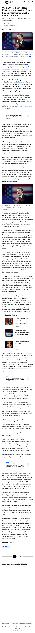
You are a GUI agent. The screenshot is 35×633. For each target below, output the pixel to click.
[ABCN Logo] (9, 2)
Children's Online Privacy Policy (12, 625)
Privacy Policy (15, 623)
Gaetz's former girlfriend (10, 389)
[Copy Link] (13, 29)
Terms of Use (19, 627)
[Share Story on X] (6, 29)
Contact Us (17, 628)
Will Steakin (7, 23)
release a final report (25, 106)
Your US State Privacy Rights (25, 623)
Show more (28, 56)
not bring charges (21, 163)
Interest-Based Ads (24, 625)
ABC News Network (6, 623)
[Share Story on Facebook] (3, 29)
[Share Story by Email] (10, 29)
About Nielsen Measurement (8, 627)
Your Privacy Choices (27, 627)
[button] (2, 2)
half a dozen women (11, 358)
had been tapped (21, 82)
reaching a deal (10, 261)
